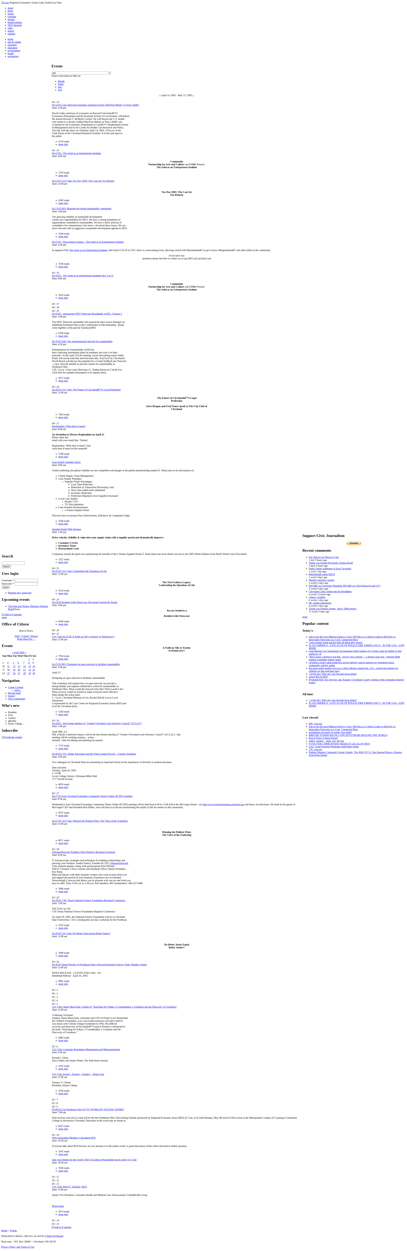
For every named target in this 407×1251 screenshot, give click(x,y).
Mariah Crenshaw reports (321, 580)
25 (8, 673)
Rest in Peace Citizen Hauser (323, 738)
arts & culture (14, 42)
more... (17, 690)
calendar (12, 16)
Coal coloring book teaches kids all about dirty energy (336, 642)
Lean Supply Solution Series (66, 462)
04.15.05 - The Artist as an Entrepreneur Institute (76, 153)
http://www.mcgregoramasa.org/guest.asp (223, 804)
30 (33, 673)
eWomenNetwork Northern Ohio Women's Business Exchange (83, 852)
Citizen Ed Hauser (54, 1236)
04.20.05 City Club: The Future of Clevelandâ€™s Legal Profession (86, 389)
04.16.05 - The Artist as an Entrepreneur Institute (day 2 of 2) (82, 275)
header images (15, 22)
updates (11, 33)
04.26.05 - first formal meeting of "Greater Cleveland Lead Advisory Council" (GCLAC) (97, 723)
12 (14, 666)
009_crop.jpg (315, 723)
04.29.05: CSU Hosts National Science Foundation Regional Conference (88, 900)
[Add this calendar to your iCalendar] (12, 614)
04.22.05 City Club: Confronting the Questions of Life (79, 571)
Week (61, 84)
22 (29, 669)
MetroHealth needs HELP (322, 574)
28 (24, 673)
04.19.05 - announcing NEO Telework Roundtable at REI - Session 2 (87, 313)
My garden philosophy (320, 603)
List (60, 90)
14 (24, 666)
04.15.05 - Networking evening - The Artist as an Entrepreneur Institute (88, 242)
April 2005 (19, 652)
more (4, 617)
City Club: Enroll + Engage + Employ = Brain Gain (78, 1074)
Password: (8, 583)
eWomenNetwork (119, 863)
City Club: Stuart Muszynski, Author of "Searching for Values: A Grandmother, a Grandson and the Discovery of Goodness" (114, 1007)
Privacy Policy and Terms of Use (17, 1247)
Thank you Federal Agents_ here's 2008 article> (333, 608)
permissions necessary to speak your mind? (330, 732)
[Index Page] (5, 2)
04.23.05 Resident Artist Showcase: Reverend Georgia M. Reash (84, 602)
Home (4, 1230)
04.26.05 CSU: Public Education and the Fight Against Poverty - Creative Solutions (94, 754)
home (10, 39)
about (10, 8)
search (11, 31)
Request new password (19, 592)
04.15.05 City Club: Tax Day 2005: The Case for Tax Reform (83, 181)
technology (13, 56)
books (11, 13)
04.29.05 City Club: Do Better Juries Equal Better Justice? (81, 933)
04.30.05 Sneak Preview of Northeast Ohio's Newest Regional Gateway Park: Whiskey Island (99, 964)
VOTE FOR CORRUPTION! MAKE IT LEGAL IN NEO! (339, 743)
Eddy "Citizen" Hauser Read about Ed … (26, 637)
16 (33, 666)
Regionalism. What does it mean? (69, 426)
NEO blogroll (14, 25)
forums (11, 19)
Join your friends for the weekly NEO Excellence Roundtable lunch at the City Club (94, 1159)
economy (12, 45)
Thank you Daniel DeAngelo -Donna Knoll (331, 563)
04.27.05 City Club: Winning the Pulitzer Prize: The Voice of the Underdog (90, 821)
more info (63, 144)
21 (24, 669)
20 (19, 669)
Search (11, 696)
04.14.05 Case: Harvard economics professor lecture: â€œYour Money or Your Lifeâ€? (95, 105)
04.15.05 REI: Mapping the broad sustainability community (82, 208)
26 (14, 673)
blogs (10, 11)
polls (10, 28)
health (11, 53)
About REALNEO (318, 676)
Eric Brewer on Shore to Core (324, 557)
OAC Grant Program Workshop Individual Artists (334, 746)
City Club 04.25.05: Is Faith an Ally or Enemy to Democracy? (83, 636)
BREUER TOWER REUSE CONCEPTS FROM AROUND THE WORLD (348, 735)
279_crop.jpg (315, 749)
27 (19, 673)
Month (61, 81)
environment (14, 50)
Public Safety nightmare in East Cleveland (330, 568)
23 (33, 669)
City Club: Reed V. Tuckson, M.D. (69, 1186)
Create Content (15, 687)
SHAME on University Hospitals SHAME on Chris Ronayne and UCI (344, 585)
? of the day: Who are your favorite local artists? (333, 674)
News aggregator (16, 698)
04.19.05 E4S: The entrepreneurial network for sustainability (82, 341)
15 (29, 666)
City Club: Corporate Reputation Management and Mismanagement (86, 1049)
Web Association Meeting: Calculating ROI (74, 1137)
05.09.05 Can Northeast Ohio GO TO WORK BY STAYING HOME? (88, 1109)
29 (29, 673)
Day (60, 87)
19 (14, 669)
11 (8, 666)
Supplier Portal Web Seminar (66, 529)
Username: (8, 580)
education (12, 47)
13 (19, 666)
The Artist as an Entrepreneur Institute (88, 250)
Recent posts (14, 693)
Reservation (58, 1206)
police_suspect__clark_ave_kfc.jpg (326, 741)
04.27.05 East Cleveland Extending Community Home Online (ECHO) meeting (92, 796)
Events (13, 1230)
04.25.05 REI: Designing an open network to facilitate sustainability (86, 664)
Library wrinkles (317, 597)
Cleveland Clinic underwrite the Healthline (330, 591)
